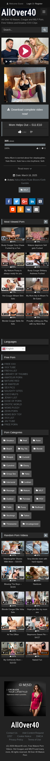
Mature (26, 490)
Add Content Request (33, 733)
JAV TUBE (9, 421)
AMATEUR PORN (13, 377)
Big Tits (24, 449)
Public (9, 507)
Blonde (39, 449)
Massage (10, 490)
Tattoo (26, 515)
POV (41, 499)
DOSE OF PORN (13, 401)
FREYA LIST (10, 371)
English (10, 349)
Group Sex (11, 474)
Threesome (11, 524)
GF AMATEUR (11, 384)
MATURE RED (11, 381)
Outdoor (10, 499)
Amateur (10, 440)
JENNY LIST (10, 397)
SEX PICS (9, 387)
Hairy (27, 474)
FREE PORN (11, 424)
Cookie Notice (24, 736)
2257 (9, 736)
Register (38, 4)
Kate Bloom (33, 180)
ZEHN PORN (11, 411)
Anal (25, 440)
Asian (38, 440)
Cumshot (10, 465)
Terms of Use (34, 739)
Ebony (26, 465)
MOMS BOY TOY (13, 414)
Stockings (10, 515)
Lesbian (27, 482)
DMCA (39, 736)
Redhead (39, 507)
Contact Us (11, 733)
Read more (23, 168)
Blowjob (9, 457)
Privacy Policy (16, 739)
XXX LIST (9, 418)
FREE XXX (10, 364)
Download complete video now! (26, 111)
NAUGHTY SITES (13, 391)
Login (29, 4)
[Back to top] (41, 752)
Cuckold (25, 457)
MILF (25, 190)
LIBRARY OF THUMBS (16, 374)
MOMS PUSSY (12, 408)
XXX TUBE (10, 367)
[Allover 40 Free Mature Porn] (20, 12)
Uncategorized (32, 524)
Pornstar (26, 499)
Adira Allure (20, 180)
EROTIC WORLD (13, 404)
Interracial (10, 482)
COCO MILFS (11, 394)
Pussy (23, 507)
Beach (9, 449)
